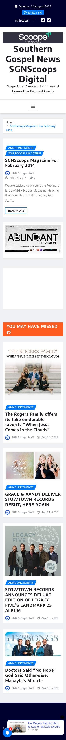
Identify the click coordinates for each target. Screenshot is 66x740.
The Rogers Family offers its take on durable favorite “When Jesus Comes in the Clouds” (31, 421)
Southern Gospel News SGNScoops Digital (33, 63)
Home (10, 122)
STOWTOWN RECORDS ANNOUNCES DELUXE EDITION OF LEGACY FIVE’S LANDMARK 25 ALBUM (29, 600)
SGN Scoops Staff (23, 173)
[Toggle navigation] (33, 106)
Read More (16, 210)
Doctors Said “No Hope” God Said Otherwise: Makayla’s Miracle (30, 675)
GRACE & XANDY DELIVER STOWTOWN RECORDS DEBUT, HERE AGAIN (33, 499)
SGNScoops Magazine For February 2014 (31, 163)
